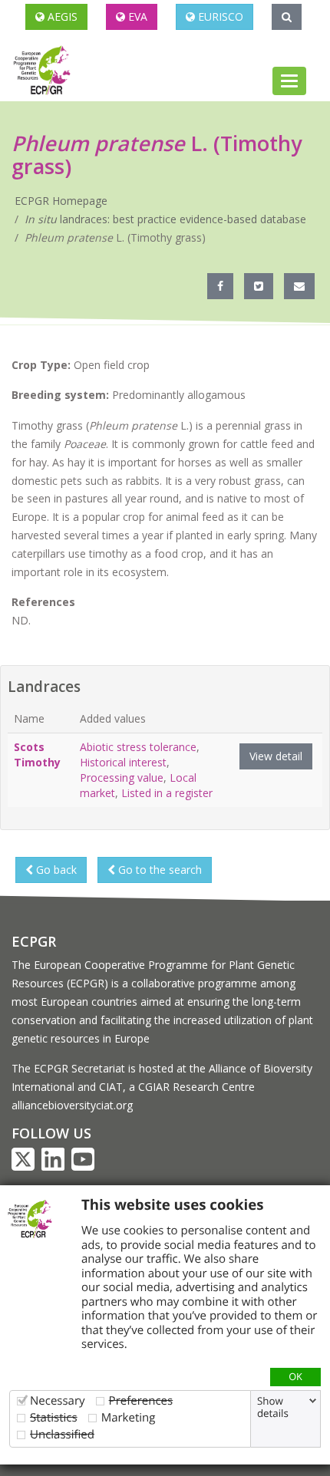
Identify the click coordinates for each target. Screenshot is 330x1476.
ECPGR (34, 941)
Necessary (57, 1400)
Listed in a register (167, 793)
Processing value (121, 777)
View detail (275, 756)
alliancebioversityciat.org (72, 1105)
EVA (136, 16)
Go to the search (158, 869)
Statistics (54, 1417)
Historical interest (123, 762)
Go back (55, 869)
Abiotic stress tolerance (138, 747)
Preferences (141, 1400)
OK (295, 1376)
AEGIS (61, 16)
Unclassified (62, 1434)
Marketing (128, 1417)
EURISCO (219, 16)
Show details (273, 1407)
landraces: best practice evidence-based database (165, 219)
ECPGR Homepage (61, 200)
